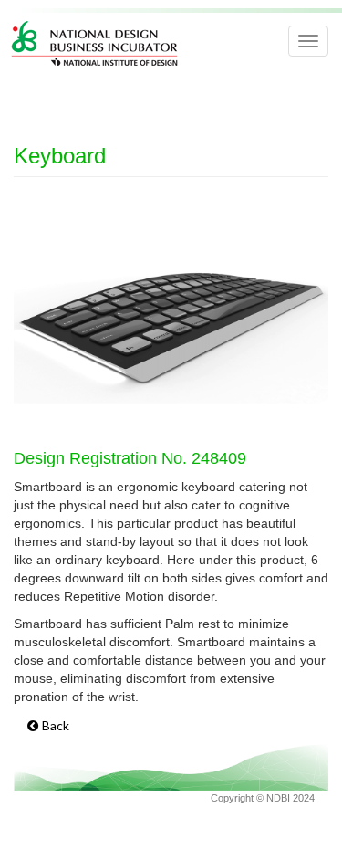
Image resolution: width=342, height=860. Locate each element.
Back (55, 725)
